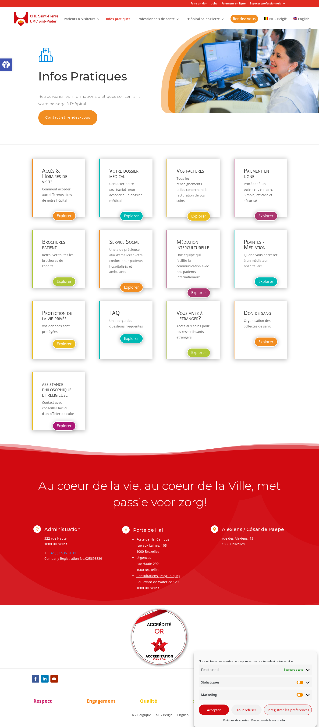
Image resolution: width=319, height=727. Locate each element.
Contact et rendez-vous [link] (67, 117)
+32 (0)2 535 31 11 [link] (62, 553)
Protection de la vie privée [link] (268, 720)
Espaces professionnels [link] (265, 3)
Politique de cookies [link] (236, 720)
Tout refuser (246, 710)
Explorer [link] (64, 215)
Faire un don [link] (199, 3)
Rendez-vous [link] (244, 18)
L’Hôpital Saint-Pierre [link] (202, 19)
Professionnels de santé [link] (155, 19)
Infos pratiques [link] (118, 19)
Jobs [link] (214, 3)
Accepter (214, 710)
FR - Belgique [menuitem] (141, 715)
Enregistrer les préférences (287, 710)
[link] (6, 64)
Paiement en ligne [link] (233, 3)
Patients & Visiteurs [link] (79, 19)
